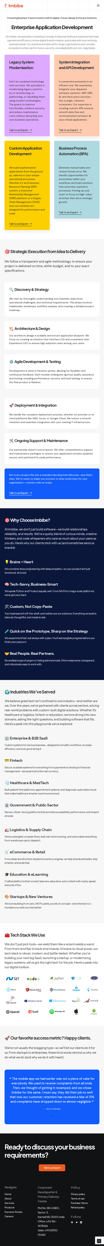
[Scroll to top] (99, 1241)
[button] (98, 5)
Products (10, 1207)
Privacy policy (78, 1194)
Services (9, 1203)
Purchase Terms (79, 1203)
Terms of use (77, 1198)
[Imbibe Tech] (14, 5)
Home (8, 1194)
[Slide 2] (53, 1116)
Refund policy (78, 1207)
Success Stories (13, 1212)
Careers (9, 1216)
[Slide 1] (50, 1116)
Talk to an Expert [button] (52, 1167)
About (8, 1198)
